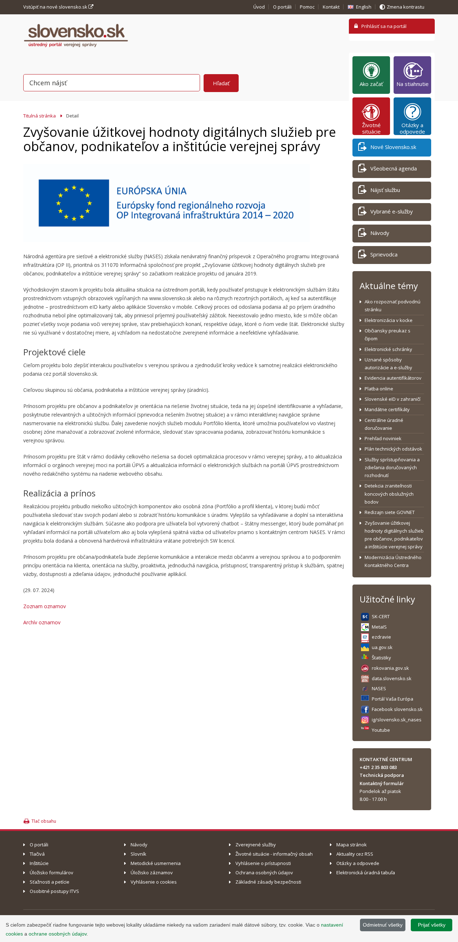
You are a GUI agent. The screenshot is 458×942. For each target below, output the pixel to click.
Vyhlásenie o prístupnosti (263, 863)
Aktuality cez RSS (354, 854)
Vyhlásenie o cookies (154, 882)
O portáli (282, 7)
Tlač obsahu (43, 821)
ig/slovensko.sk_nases (397, 719)
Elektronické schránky (388, 349)
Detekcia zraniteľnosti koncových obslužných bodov (389, 493)
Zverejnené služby (255, 844)
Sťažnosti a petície (49, 882)
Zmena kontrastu (405, 7)
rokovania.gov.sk (390, 668)
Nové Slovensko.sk (393, 146)
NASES (379, 688)
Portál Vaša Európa (392, 699)
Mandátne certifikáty (387, 409)
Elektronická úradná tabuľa (365, 872)
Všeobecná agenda (393, 168)
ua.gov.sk (382, 647)
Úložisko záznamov (152, 872)
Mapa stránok (351, 844)
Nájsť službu (385, 189)
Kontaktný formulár (382, 783)
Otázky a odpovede (412, 128)
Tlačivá (37, 854)
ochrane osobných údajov (58, 934)
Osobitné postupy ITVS (54, 891)
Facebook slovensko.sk (397, 709)
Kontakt (331, 7)
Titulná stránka (39, 115)
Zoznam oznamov (44, 606)
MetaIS (379, 627)
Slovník (138, 854)
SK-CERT (381, 616)
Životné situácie (371, 128)
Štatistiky (381, 657)
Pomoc (307, 7)
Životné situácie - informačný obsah (274, 854)
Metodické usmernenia (156, 863)
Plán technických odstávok (393, 449)
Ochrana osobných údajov (264, 872)
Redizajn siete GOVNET (390, 512)
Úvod (259, 7)
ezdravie (381, 637)
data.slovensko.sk (391, 678)
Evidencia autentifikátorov (393, 378)
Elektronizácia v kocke (389, 320)
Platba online (379, 388)
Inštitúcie (39, 863)
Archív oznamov (41, 622)
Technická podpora (382, 775)
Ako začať (371, 83)
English (363, 7)
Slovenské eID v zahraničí (392, 399)
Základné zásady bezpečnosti (268, 882)
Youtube (381, 730)
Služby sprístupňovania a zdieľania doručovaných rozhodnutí (392, 467)
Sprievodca (384, 254)
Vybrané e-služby (391, 211)
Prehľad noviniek (383, 438)
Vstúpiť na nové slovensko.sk (55, 7)
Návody (379, 232)
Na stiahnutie (412, 83)
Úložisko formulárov (51, 872)
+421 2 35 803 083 (378, 767)
